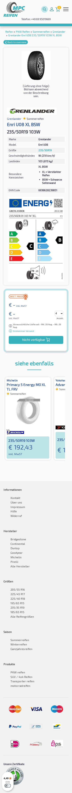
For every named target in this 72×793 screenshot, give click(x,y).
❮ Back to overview (15, 42)
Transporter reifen (22, 681)
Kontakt (15, 497)
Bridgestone (18, 539)
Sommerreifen (19, 640)
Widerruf (16, 515)
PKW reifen (17, 672)
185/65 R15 (17, 612)
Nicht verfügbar (33, 340)
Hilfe (13, 511)
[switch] (8, 786)
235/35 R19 (17, 607)
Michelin (15, 557)
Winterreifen (18, 644)
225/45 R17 (17, 594)
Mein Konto (52, 9)
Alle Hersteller (20, 566)
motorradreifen (20, 685)
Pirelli (14, 561)
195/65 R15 (17, 603)
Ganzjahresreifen (21, 649)
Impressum (17, 507)
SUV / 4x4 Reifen (21, 676)
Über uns (16, 502)
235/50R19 (45, 150)
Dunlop (15, 548)
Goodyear (16, 552)
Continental (17, 543)
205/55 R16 (17, 589)
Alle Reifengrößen (22, 616)
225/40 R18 (17, 598)
